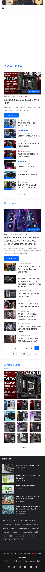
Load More (22, 448)
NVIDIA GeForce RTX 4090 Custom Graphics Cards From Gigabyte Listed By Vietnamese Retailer (21, 240)
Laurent (7, 97)
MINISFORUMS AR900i (27, 175)
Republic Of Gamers (30, 532)
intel (5, 528)
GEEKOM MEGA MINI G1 (28, 167)
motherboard (24, 528)
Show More (22, 195)
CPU (17, 524)
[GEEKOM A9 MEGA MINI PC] (10, 133)
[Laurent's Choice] (22, 2)
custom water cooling (31, 524)
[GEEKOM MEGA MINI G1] (10, 164)
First (9, 348)
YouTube (6, 540)
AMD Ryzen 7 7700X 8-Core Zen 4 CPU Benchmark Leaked (29, 329)
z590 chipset (19, 540)
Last (36, 354)
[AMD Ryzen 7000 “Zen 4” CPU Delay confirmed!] (10, 339)
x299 (30, 536)
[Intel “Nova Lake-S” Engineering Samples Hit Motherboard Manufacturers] (8, 509)
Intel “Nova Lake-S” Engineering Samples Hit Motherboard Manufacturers (28, 509)
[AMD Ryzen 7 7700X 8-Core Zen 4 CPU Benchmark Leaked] (10, 326)
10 (24, 354)
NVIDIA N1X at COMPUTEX (25, 486)
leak (13, 528)
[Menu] (3, 7)
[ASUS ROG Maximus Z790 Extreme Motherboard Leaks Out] (10, 267)
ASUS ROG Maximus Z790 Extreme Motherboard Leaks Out (29, 269)
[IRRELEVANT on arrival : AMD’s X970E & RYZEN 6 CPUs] (8, 499)
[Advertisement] (22, 36)
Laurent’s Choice (35, 561)
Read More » (11, 115)
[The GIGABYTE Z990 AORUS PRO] (8, 468)
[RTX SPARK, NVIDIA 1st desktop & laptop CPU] (8, 479)
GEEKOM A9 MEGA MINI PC (29, 136)
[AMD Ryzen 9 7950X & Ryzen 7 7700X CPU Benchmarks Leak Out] (10, 314)
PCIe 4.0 (6, 532)
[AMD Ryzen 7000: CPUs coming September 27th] (10, 304)
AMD (5, 520)
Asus (14, 520)
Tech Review (8, 561)
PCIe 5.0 (16, 532)
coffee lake (7, 524)
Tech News (17, 561)
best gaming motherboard (30, 520)
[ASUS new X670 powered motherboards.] (10, 294)
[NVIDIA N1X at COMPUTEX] (8, 489)
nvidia (35, 528)
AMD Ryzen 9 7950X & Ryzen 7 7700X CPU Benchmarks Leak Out (27, 317)
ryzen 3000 (7, 536)
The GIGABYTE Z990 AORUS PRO (27, 465)
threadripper (20, 536)
